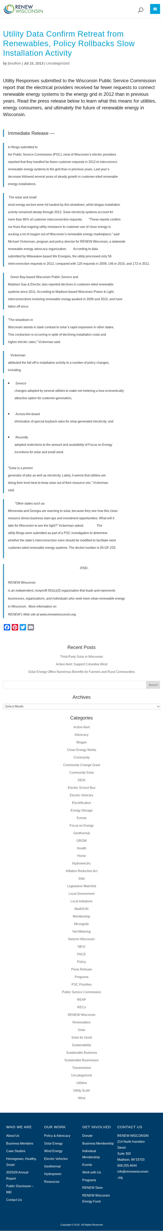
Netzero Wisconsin (81, 939)
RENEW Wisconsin (81, 1014)
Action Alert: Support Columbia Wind (81, 664)
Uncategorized (57, 63)
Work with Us (91, 1172)
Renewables (81, 1022)
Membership (81, 916)
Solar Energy (53, 1143)
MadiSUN (81, 909)
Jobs (81, 878)
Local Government (81, 893)
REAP (81, 999)
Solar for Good (81, 1037)
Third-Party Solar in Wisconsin (81, 656)
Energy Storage (82, 810)
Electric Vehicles (81, 795)
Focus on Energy (82, 825)
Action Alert (82, 727)
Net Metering (82, 931)
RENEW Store (92, 1187)
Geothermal (81, 833)
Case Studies (15, 1151)
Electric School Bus (81, 787)
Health (81, 848)
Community (82, 757)
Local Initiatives (81, 901)
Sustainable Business (81, 1052)
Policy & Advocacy (57, 1135)
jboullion (14, 63)
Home (81, 856)
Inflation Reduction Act (81, 871)
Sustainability (81, 1045)
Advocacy (81, 734)
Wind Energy (53, 1151)
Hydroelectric (81, 863)
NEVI (81, 946)
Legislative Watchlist (81, 886)
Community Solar (81, 772)
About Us (12, 1135)
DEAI (81, 780)
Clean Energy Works (81, 750)
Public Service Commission (81, 992)
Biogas (81, 742)
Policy (81, 961)
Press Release (81, 969)
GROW (82, 840)
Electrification (81, 803)
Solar (81, 1030)
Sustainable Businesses (81, 1060)
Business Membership (98, 1143)
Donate (87, 1135)
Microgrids (81, 924)
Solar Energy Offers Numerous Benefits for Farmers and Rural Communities (81, 671)
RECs (81, 1007)
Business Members (19, 1143)
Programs (81, 977)
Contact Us (14, 1200)
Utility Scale (81, 1090)
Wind (81, 1098)
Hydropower (52, 1174)
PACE (81, 954)
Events (81, 818)
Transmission (81, 1067)
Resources (51, 1181)
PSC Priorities (82, 984)
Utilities (81, 1083)
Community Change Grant (81, 765)
